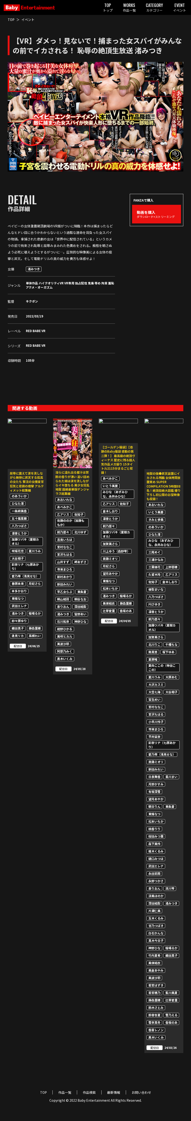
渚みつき (34, 269)
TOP (11, 19)
